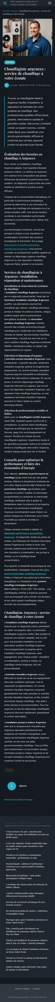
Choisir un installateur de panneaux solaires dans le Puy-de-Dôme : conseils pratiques (27, 941)
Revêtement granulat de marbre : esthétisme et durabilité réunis (27, 912)
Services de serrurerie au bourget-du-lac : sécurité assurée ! (26, 903)
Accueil (6, 11)
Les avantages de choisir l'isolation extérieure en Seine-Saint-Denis (27, 950)
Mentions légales (22, 989)
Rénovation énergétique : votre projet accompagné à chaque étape (23, 877)
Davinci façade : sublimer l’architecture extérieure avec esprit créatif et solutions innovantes (25, 866)
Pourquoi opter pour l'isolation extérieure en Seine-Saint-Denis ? (27, 921)
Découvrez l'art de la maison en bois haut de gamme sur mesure (26, 959)
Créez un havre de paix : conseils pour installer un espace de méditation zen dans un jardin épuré (27, 834)
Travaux (14, 11)
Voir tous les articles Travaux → (19, 799)
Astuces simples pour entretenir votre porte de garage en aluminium (26, 968)
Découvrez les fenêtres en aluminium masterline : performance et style (23, 856)
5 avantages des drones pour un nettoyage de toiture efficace (27, 885)
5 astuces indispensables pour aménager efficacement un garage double (25, 894)
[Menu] (49, 3)
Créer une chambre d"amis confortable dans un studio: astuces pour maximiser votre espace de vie (26, 846)
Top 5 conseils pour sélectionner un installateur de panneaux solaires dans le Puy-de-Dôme (25, 931)
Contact (36, 989)
